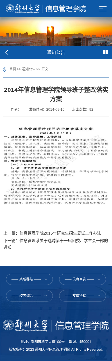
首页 (12, 69)
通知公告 (29, 69)
